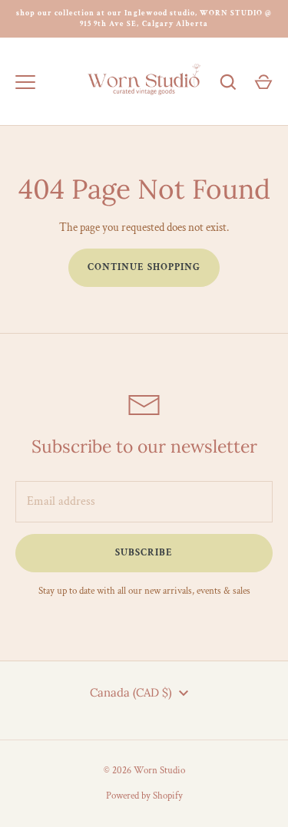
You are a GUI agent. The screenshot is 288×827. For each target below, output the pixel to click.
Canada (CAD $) (131, 692)
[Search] (228, 82)
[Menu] (25, 82)
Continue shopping (144, 267)
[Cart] (263, 82)
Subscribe (144, 552)
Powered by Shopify (144, 795)
